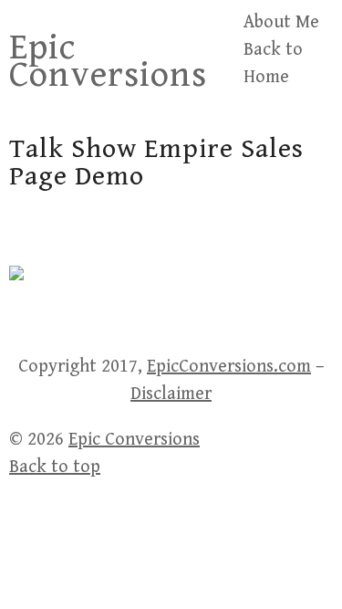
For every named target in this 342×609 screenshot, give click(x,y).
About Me (281, 22)
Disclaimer (171, 393)
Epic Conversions (108, 61)
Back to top (54, 467)
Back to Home (273, 63)
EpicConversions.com (229, 366)
